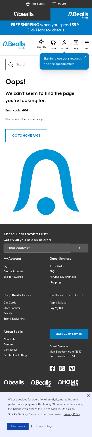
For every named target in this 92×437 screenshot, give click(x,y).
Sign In (8, 266)
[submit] (79, 248)
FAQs (53, 271)
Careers (8, 344)
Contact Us (10, 350)
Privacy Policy (72, 414)
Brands (8, 313)
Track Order (57, 266)
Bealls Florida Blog (15, 355)
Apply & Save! (58, 302)
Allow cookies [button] (18, 426)
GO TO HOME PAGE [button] (26, 135)
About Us (9, 339)
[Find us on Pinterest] (72, 368)
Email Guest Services (69, 334)
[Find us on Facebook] (52, 368)
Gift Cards (10, 302)
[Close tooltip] (85, 56)
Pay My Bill (56, 308)
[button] (41, 426)
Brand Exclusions (14, 318)
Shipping (55, 282)
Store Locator (12, 308)
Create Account (13, 271)
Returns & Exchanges (63, 277)
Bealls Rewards (13, 277)
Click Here (36, 30)
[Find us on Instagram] (62, 368)
